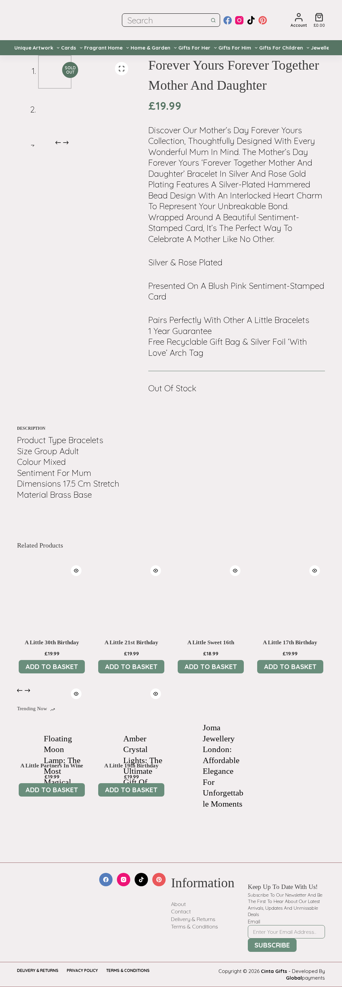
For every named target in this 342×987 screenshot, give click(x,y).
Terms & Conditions (194, 926)
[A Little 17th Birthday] (290, 595)
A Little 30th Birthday (52, 642)
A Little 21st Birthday (131, 642)
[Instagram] (239, 20)
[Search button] (213, 20)
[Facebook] (227, 20)
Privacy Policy (82, 970)
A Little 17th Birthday (290, 642)
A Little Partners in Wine (51, 765)
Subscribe (272, 945)
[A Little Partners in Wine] (52, 718)
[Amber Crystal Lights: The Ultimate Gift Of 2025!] (107, 766)
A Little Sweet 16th (210, 642)
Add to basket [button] (51, 666)
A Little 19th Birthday (131, 765)
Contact (181, 911)
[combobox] (164, 20)
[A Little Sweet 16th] (210, 595)
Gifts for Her (194, 48)
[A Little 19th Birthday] (131, 718)
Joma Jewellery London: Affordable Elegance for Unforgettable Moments (223, 765)
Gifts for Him (234, 48)
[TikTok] (251, 20)
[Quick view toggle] (76, 570)
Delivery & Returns (193, 919)
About (178, 904)
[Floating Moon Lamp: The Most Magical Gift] (27, 766)
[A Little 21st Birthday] (131, 595)
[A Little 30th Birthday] (52, 595)
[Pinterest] (263, 20)
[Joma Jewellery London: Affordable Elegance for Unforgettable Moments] (186, 766)
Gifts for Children (281, 48)
